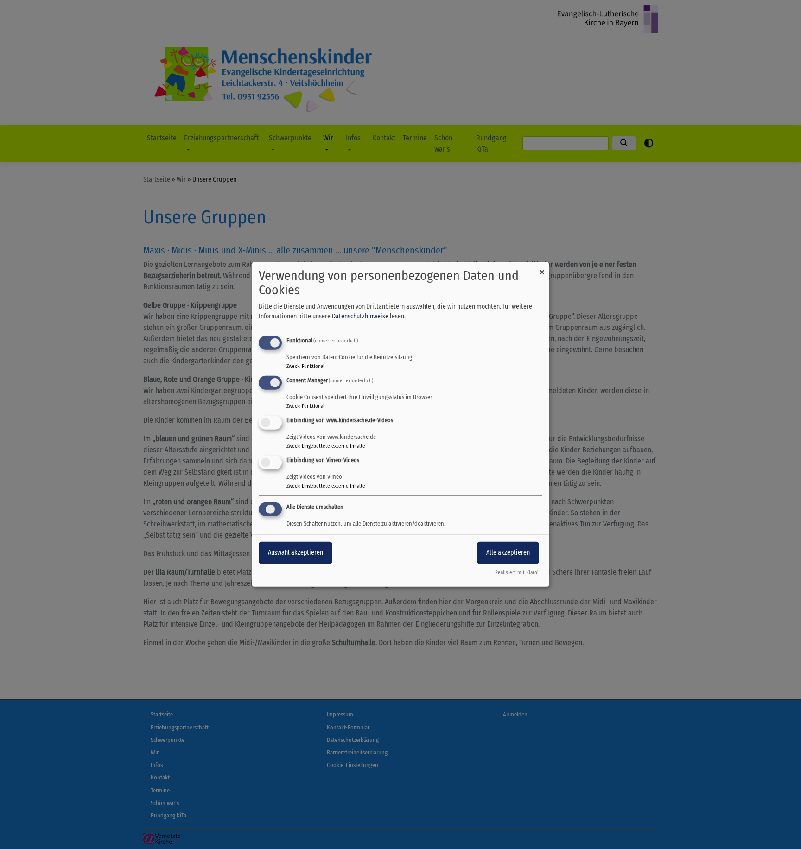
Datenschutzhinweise (360, 316)
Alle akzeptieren (508, 552)
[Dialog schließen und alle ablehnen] (542, 268)
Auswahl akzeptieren (295, 552)
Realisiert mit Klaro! (517, 573)
